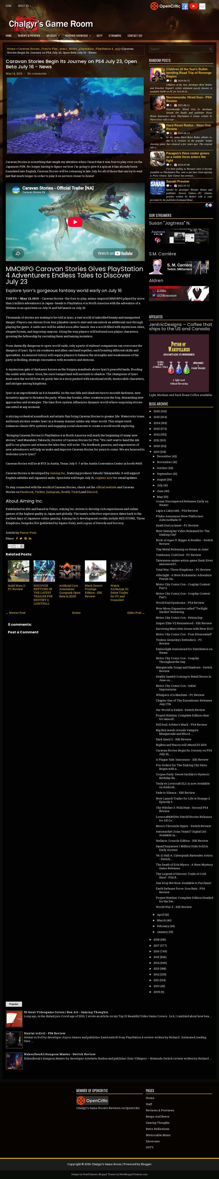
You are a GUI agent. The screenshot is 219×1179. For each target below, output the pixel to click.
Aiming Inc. (58, 473)
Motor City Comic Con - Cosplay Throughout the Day (177, 660)
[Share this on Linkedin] (30, 538)
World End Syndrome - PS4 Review (180, 603)
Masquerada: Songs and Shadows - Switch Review (184, 669)
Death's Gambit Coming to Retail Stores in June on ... (183, 678)
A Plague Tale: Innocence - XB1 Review (182, 759)
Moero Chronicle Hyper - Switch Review (183, 826)
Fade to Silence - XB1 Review (175, 793)
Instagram (53, 492)
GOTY (99, 35)
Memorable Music (158, 1135)
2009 (157, 992)
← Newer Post (15, 613)
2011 (156, 980)
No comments (37, 73)
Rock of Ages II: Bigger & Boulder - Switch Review (184, 542)
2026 (157, 411)
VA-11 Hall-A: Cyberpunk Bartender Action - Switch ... (184, 857)
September (164, 474)
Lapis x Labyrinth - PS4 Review (177, 511)
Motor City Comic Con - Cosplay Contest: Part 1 (183, 595)
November (164, 462)
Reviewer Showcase (78, 35)
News (73, 49)
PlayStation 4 (104, 49)
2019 (157, 452)
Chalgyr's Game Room (106, 1164)
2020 (157, 446)
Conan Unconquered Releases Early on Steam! (182, 503)
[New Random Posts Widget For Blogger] (208, 205)
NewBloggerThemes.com (134, 1174)
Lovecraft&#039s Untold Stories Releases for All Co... (184, 818)
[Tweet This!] (21, 538)
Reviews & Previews (29, 35)
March (161, 920)
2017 (157, 945)
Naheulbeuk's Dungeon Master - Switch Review (60, 1054)
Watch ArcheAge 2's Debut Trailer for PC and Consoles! (120, 593)
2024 (157, 423)
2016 (157, 951)
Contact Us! (135, 35)
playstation (86, 49)
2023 (157, 429)
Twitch (76, 492)
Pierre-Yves (28, 533)
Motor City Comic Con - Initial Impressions (176, 687)
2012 (156, 974)
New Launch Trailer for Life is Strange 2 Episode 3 (183, 800)
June (160, 491)
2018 (157, 939)
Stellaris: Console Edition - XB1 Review (182, 841)
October (162, 468)
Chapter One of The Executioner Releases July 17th (184, 702)
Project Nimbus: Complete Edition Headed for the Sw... (184, 899)
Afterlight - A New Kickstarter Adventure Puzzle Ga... (184, 577)
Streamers (115, 35)
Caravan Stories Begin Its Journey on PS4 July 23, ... (184, 752)
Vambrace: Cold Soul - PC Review (178, 555)
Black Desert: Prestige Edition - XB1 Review (94, 591)
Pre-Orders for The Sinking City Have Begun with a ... (181, 767)
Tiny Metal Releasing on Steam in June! (182, 549)
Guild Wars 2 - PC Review (17, 587)
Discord (92, 492)
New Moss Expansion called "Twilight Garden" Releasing (181, 610)
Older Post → (136, 613)
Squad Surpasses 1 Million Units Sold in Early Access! (182, 848)
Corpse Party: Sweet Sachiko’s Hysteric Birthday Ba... (182, 776)
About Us (24, 5)
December (164, 456)
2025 (157, 417)
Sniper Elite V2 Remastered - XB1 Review (184, 623)
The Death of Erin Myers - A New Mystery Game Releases (184, 866)
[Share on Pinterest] (25, 538)
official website (106, 487)
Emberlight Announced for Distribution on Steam (184, 651)
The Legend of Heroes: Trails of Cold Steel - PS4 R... (181, 875)
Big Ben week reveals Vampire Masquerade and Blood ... (177, 732)
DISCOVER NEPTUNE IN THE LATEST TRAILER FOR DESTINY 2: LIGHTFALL (43, 594)
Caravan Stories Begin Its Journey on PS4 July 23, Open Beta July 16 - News (71, 64)
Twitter (40, 492)
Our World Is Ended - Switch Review (180, 710)
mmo (63, 49)
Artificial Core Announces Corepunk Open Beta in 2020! (69, 591)
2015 (156, 957)
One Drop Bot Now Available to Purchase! (183, 883)
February (163, 926)
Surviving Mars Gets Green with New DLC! (184, 629)
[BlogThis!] (14, 546)
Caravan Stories (29, 49)
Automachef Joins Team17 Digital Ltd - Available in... (181, 833)
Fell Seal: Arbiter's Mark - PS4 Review (181, 724)
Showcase (153, 1141)
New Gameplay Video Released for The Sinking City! (183, 532)
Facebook (27, 492)
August (161, 479)
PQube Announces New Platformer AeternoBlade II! (179, 518)
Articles (53, 35)
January (162, 932)
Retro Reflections (157, 1129)
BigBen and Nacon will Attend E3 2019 (181, 745)
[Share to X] (18, 546)
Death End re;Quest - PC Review (177, 525)
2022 (157, 434)
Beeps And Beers (157, 1116)
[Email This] (10, 546)
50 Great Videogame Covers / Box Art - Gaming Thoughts (66, 1012)
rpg (117, 49)
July (160, 485)
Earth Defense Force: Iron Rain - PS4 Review (180, 890)
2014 (157, 963)
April (160, 914)
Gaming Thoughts (158, 1123)
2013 (156, 968)
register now (104, 478)
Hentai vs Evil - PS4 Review (44, 1033)
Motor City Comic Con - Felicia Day (179, 617)
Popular (14, 1004)
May (160, 497)
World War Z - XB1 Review (174, 907)
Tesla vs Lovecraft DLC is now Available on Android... (183, 785)
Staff (149, 1104)
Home (9, 5)
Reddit (65, 492)
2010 (157, 986)
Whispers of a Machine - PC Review (180, 695)
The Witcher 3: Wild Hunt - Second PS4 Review (182, 809)
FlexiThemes (90, 1174)
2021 (156, 440)
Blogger (146, 1164)
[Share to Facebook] (22, 546)
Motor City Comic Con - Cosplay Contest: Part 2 (183, 586)
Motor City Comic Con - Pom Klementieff (184, 634)
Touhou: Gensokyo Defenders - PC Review (179, 641)
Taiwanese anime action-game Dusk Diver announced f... (184, 562)
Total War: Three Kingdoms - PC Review (183, 569)
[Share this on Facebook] (17, 538)
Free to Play (49, 49)
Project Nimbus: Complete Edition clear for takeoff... (182, 717)
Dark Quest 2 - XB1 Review (173, 739)
